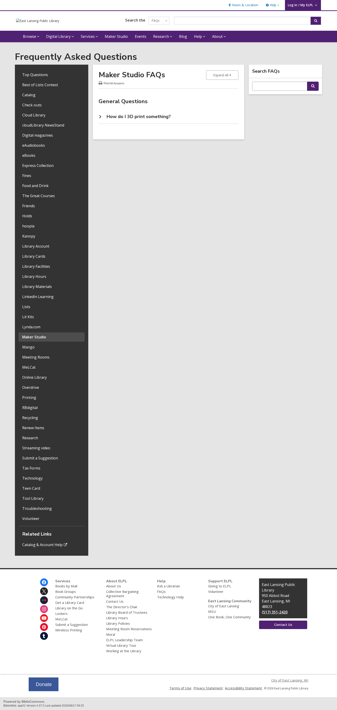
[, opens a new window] (43, 690)
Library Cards (33, 256)
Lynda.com (31, 326)
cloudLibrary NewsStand (43, 125)
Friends (28, 205)
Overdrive (30, 387)
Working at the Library (123, 651)
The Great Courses (38, 195)
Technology (32, 478)
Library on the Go (69, 608)
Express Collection (38, 165)
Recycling (30, 417)
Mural (110, 634)
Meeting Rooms (36, 357)
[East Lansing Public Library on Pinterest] (44, 627)
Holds (27, 215)
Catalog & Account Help (42, 544)
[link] (243, 5)
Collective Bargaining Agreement (122, 593)
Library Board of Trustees (126, 612)
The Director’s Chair (122, 607)
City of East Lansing (223, 606)
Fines (26, 175)
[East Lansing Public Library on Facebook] (44, 582)
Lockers (61, 613)
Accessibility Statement (243, 688)
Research (30, 437)
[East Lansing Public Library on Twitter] (44, 591)
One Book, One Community (229, 617)
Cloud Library (33, 115)
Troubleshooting (37, 508)
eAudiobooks (33, 145)
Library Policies (118, 623)
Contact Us (115, 601)
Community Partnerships (74, 597)
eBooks (28, 155)
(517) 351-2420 (274, 612)
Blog (183, 36)
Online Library (34, 377)
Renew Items (33, 427)
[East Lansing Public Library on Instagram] (44, 609)
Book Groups (65, 591)
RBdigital (30, 407)
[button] (272, 5)
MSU (212, 611)
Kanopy (28, 236)
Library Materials (37, 286)
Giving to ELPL (219, 586)
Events (140, 36)
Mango (28, 347)
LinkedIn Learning (38, 296)
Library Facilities (36, 266)
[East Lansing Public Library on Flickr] (44, 600)
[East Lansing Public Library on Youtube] (44, 618)
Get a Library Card (69, 602)
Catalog (29, 94)
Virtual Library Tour (121, 645)
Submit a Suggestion (40, 458)
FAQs (161, 591)
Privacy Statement (208, 688)
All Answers (114, 83)
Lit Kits (28, 316)
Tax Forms (31, 468)
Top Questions (35, 74)
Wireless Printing (68, 630)
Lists (26, 306)
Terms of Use (180, 688)
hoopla (28, 226)
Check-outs (32, 105)
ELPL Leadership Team (124, 640)
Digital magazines (37, 135)
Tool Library (33, 498)
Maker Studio (116, 36)
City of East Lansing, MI (289, 680)
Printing (29, 397)
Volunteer (30, 518)
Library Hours (34, 276)
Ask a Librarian (168, 586)
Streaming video (36, 447)
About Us (113, 586)
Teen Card (31, 488)
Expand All (225, 75)
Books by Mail (66, 586)
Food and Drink (35, 185)
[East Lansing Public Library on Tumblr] (44, 636)
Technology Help (170, 597)
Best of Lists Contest (40, 84)
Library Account (35, 246)
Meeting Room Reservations (129, 629)
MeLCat (29, 367)
